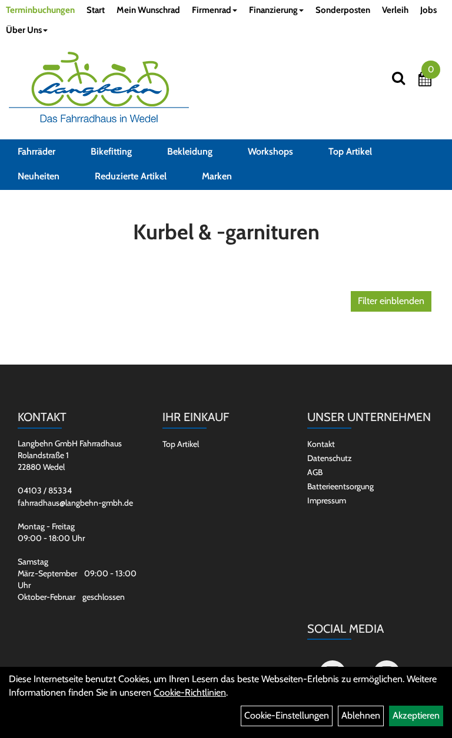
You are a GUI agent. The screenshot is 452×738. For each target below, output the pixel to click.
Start (96, 10)
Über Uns (24, 30)
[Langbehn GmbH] (99, 87)
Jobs (428, 10)
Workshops (270, 151)
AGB (315, 472)
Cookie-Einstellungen (286, 715)
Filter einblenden (391, 300)
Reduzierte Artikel (131, 176)
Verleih (395, 10)
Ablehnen (360, 715)
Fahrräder (36, 151)
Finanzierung (273, 10)
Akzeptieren (416, 715)
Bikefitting (111, 151)
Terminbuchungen (40, 10)
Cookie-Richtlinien (190, 692)
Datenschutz (329, 458)
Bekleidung (189, 151)
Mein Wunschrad (148, 10)
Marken (217, 176)
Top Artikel (350, 151)
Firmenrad (211, 10)
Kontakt (321, 444)
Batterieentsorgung (340, 486)
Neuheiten (38, 176)
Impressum (326, 500)
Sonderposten (342, 10)
